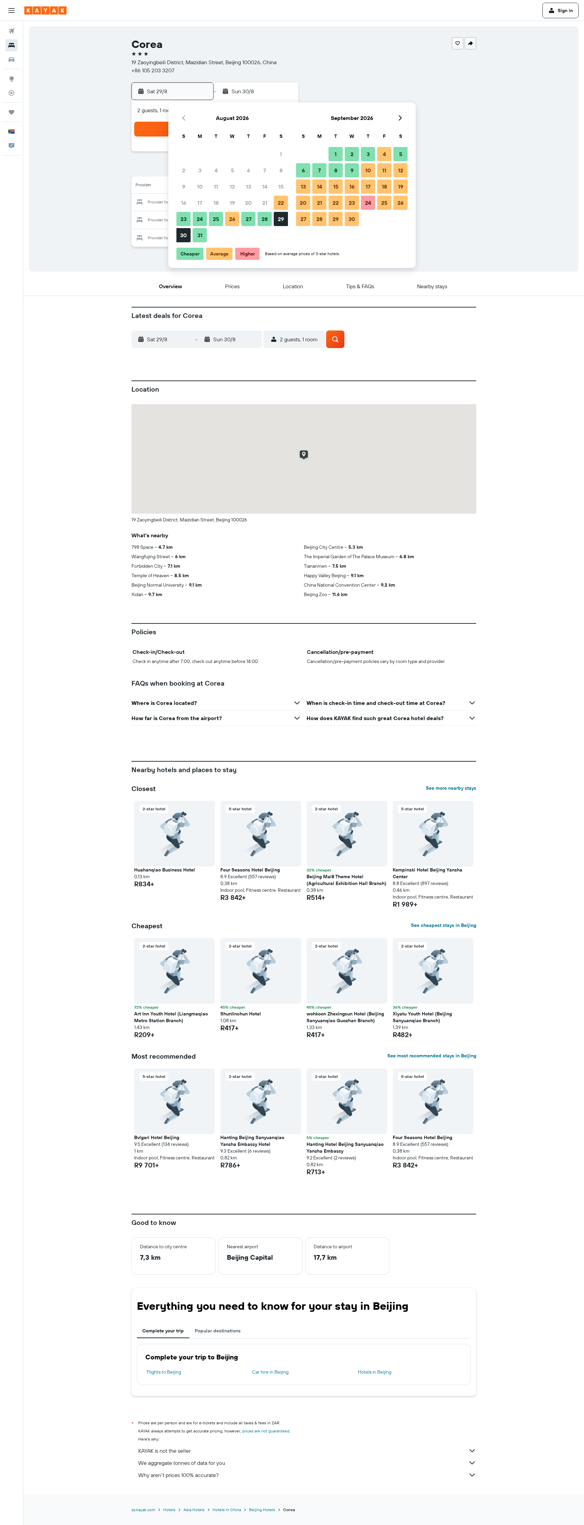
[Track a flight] (11, 93)
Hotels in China (227, 1509)
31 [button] (199, 235)
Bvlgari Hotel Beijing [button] (156, 1137)
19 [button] (232, 202)
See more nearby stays (451, 788)
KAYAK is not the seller (164, 1450)
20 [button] (248, 202)
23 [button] (183, 219)
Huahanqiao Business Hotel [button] (164, 870)
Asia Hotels (194, 1509)
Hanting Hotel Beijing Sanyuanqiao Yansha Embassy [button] (345, 1147)
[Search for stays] (11, 45)
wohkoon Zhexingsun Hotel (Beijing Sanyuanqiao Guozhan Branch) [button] (345, 1017)
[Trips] (11, 112)
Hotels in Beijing (374, 1372)
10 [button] (200, 186)
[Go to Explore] (11, 78)
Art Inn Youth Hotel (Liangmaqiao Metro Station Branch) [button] (171, 1017)
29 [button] (281, 219)
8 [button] (281, 170)
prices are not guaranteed (265, 1430)
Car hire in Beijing (270, 1372)
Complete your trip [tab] (163, 1331)
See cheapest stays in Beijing (443, 925)
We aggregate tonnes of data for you (181, 1462)
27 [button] (248, 219)
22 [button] (281, 202)
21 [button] (264, 202)
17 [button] (199, 202)
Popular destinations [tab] (218, 1331)
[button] (11, 10)
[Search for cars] (11, 59)
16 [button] (183, 202)
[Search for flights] (11, 31)
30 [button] (183, 235)
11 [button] (216, 186)
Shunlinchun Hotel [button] (240, 1014)
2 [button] (183, 170)
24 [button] (200, 219)
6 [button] (248, 170)
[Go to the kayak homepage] (45, 10)
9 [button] (183, 186)
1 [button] (281, 154)
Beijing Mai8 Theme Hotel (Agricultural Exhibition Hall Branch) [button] (346, 880)
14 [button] (264, 186)
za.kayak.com (143, 1509)
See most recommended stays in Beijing (431, 1056)
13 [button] (248, 186)
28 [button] (265, 219)
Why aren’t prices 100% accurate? (178, 1475)
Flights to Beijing (164, 1372)
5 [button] (232, 170)
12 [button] (232, 186)
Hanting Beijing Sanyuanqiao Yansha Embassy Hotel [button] (252, 1140)
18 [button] (216, 202)
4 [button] (216, 170)
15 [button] (281, 186)
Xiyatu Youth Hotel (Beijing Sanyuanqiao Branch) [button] (422, 1017)
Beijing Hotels (262, 1509)
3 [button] (199, 170)
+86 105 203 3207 (152, 70)
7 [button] (264, 170)
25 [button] (216, 219)
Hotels (169, 1509)
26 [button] (232, 219)
